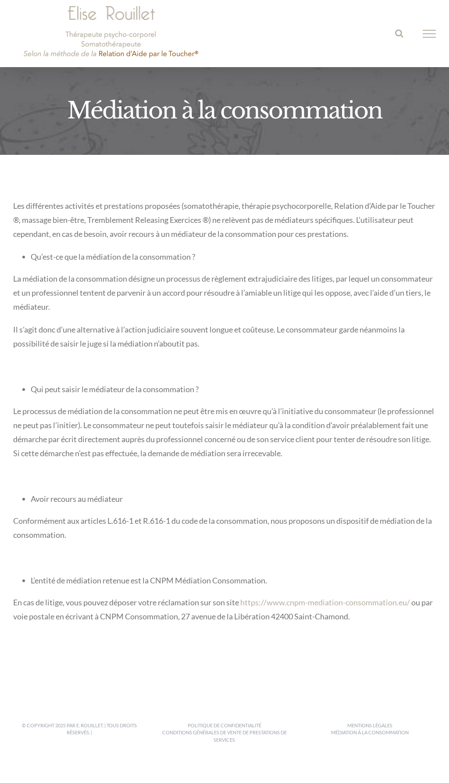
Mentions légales (369, 725)
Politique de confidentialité (224, 725)
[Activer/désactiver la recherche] (399, 33)
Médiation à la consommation (370, 732)
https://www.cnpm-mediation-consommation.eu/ (325, 602)
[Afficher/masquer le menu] (429, 34)
